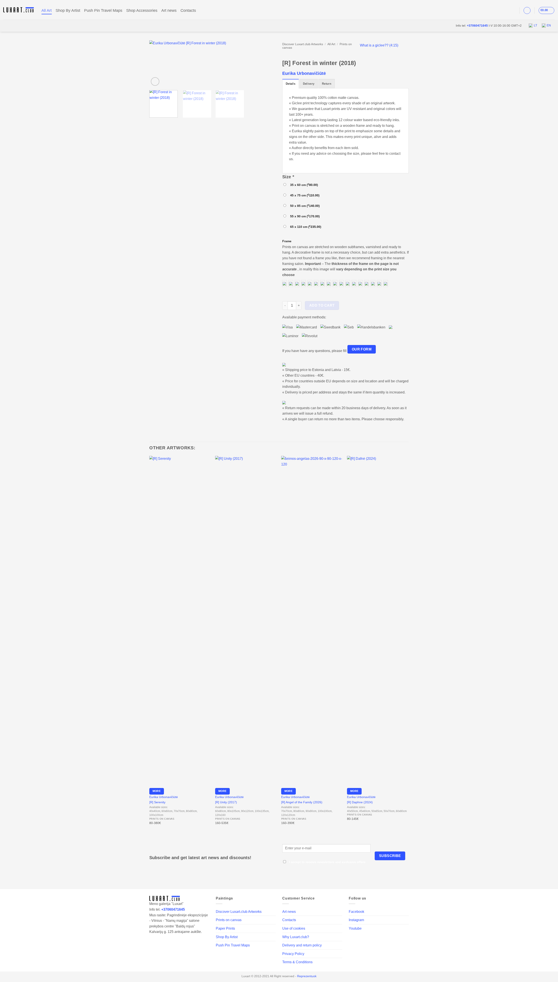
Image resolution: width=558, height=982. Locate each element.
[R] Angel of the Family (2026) (301, 802)
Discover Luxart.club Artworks (302, 44)
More (157, 791)
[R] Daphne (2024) (360, 802)
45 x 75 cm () (304, 195)
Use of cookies (293, 928)
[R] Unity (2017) (226, 802)
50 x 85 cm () (304, 206)
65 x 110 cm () (304, 226)
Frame (286, 241)
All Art (46, 10)
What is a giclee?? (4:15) (379, 45)
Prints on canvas (229, 920)
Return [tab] (326, 83)
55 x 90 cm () (304, 216)
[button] (527, 10)
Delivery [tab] (308, 83)
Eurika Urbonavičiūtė (304, 73)
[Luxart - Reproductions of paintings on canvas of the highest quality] (19, 9)
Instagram (356, 920)
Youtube (355, 928)
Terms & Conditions (297, 962)
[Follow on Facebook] (501, 10)
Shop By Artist (68, 10)
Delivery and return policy (302, 945)
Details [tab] (290, 83)
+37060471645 (477, 25)
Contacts (188, 10)
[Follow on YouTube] (513, 10)
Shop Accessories (141, 10)
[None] (284, 283)
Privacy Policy (293, 954)
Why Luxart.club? (295, 937)
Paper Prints (225, 928)
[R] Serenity (157, 802)
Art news (169, 10)
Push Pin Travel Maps (103, 10)
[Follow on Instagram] (507, 10)
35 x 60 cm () (303, 185)
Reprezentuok (306, 976)
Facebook (356, 911)
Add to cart (322, 305)
